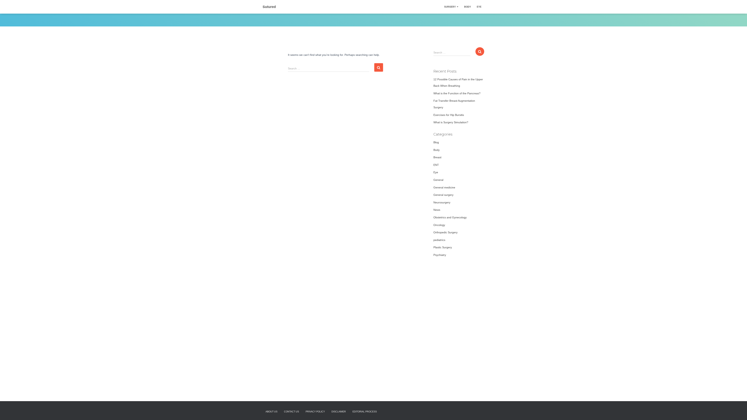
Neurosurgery (441, 202)
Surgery (450, 6)
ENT (436, 164)
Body (467, 6)
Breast (437, 157)
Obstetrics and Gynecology (450, 217)
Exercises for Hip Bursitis (448, 114)
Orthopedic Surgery (445, 232)
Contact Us (291, 411)
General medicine (444, 187)
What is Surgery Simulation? (450, 122)
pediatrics (439, 240)
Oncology (439, 225)
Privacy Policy (315, 411)
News (436, 209)
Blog (436, 142)
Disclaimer (338, 411)
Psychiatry (439, 254)
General (438, 179)
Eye (479, 6)
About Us (271, 411)
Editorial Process (364, 411)
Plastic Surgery (442, 247)
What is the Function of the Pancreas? (456, 93)
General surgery (443, 194)
